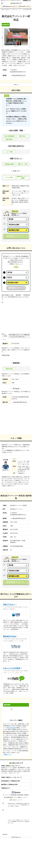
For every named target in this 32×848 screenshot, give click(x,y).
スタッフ (16, 84)
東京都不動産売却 (27, 9)
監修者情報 (20, 795)
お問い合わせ (13, 800)
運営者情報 (14, 795)
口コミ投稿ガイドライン (20, 797)
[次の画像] (29, 38)
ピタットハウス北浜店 (11, 668)
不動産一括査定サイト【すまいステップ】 (11, 9)
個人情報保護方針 (9, 797)
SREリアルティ (9, 604)
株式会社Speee (11, 727)
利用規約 (26, 795)
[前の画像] (2, 38)
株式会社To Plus (9, 636)
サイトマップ (6, 795)
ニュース (19, 800)
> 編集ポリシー (7, 754)
